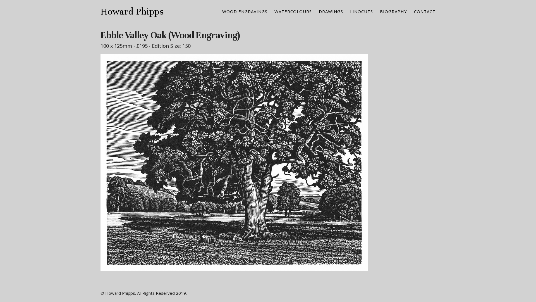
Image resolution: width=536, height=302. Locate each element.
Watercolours (293, 11)
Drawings (331, 11)
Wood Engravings (244, 11)
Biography (393, 11)
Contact (425, 11)
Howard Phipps (132, 11)
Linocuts (361, 11)
